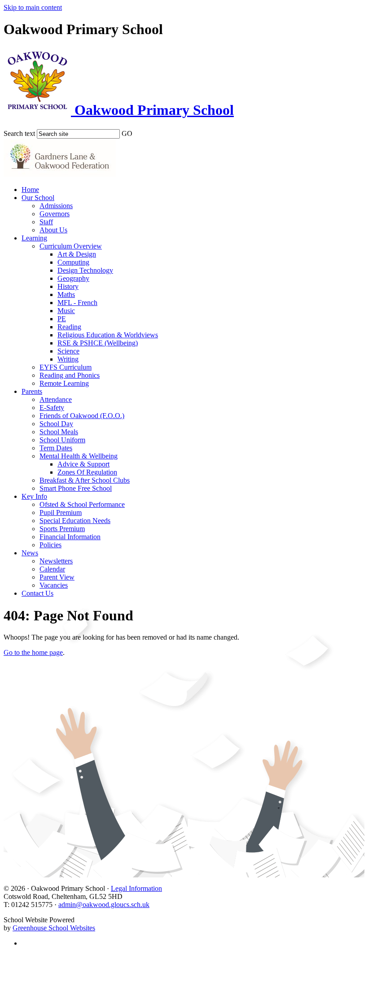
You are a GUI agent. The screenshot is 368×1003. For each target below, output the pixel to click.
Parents (32, 391)
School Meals (58, 432)
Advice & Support (83, 464)
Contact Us (37, 593)
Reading (69, 327)
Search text (19, 133)
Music (66, 310)
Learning (34, 238)
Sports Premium (62, 528)
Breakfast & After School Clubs (84, 480)
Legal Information (136, 888)
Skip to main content (33, 7)
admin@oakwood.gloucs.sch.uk (103, 904)
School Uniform (62, 440)
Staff (46, 222)
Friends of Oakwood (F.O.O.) (81, 415)
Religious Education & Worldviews (107, 335)
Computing (73, 262)
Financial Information (70, 537)
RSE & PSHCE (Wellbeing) (97, 343)
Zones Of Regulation (87, 472)
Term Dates (55, 448)
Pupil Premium (60, 512)
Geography (73, 278)
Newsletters (56, 561)
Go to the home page (33, 652)
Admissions (56, 205)
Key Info (34, 496)
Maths (66, 294)
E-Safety (51, 407)
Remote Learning (64, 383)
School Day (56, 423)
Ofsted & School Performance (82, 504)
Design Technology (85, 270)
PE (61, 319)
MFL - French (77, 302)
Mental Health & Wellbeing (78, 456)
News (30, 553)
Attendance (55, 399)
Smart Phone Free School (75, 488)
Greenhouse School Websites (54, 928)
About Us (53, 230)
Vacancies (53, 585)
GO (127, 133)
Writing (68, 359)
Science (68, 351)
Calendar (52, 569)
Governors (54, 214)
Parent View (56, 577)
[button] (138, 132)
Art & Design (76, 254)
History (68, 286)
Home (30, 189)
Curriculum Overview (70, 246)
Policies (50, 545)
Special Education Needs (74, 520)
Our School (38, 197)
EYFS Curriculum (65, 367)
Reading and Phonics (69, 375)
